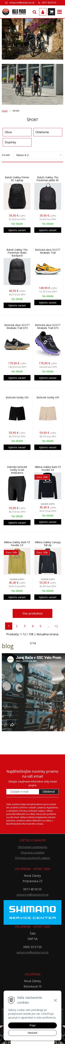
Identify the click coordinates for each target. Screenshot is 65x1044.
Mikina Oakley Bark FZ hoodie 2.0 (48, 468)
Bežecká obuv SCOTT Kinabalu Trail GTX (17, 326)
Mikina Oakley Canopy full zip (48, 544)
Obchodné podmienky (32, 847)
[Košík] (51, 11)
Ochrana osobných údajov (32, 858)
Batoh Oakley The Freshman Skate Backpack (17, 252)
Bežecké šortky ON (17, 397)
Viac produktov (32, 613)
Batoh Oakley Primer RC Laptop (17, 179)
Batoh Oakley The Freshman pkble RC (47, 179)
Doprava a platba (32, 852)
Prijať (33, 1025)
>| (56, 626)
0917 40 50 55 (49, 2)
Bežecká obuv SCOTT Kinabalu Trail (47, 251)
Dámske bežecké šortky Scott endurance (17, 470)
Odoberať (49, 791)
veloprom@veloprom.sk (21, 2)
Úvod (4, 110)
